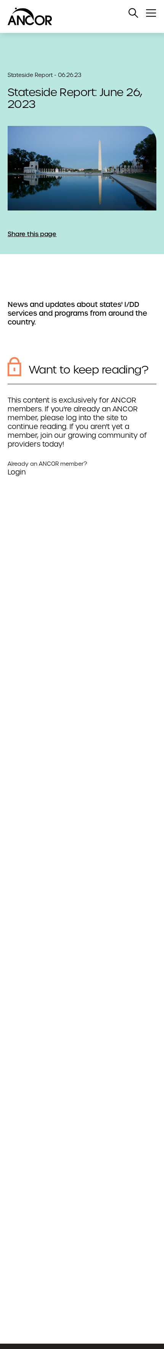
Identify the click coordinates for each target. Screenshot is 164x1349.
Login (17, 472)
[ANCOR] (74, 16)
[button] (133, 13)
